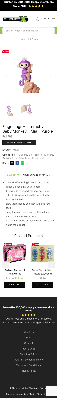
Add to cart (14, 285)
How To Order (28, 348)
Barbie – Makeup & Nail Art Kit (14, 272)
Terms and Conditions (28, 365)
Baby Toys (24, 158)
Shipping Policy (28, 354)
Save (7, 51)
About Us (28, 332)
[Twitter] (12, 163)
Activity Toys (10, 158)
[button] (6, 75)
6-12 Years (47, 154)
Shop (28, 337)
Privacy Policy (28, 370)
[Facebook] (17, 163)
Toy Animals (38, 158)
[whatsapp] (22, 163)
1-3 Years (21, 154)
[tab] (14, 175)
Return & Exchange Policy (28, 359)
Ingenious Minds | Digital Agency (35, 394)
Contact (28, 343)
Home (22, 39)
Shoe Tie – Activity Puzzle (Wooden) (42, 272)
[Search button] (51, 30)
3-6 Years (33, 39)
